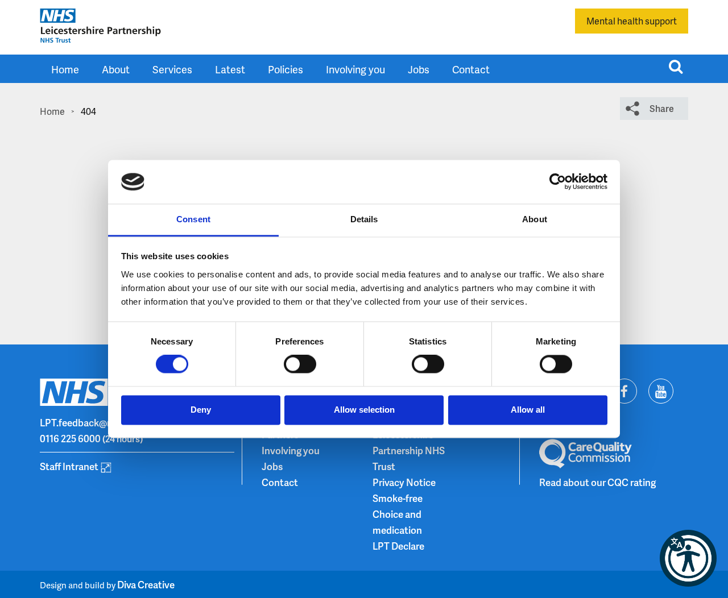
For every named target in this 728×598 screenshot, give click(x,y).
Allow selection (364, 409)
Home (65, 69)
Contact (471, 69)
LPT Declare (398, 546)
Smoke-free (398, 498)
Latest (230, 69)
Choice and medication (397, 522)
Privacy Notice (404, 482)
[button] (688, 558)
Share (662, 108)
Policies (285, 69)
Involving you (355, 69)
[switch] (300, 364)
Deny (201, 409)
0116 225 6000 (70, 438)
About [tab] (534, 219)
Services (172, 69)
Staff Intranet (69, 466)
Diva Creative (146, 584)
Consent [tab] (193, 219)
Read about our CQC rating (597, 482)
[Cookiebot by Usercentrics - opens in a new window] (557, 181)
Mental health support (631, 20)
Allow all (528, 409)
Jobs (418, 69)
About (116, 69)
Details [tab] (364, 219)
